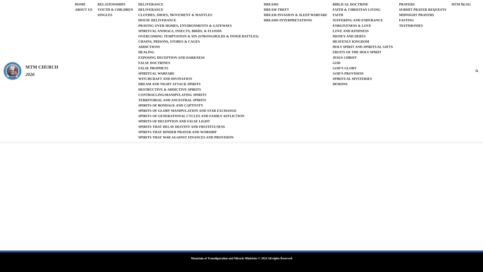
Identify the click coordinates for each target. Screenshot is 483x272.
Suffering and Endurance (358, 20)
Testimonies (411, 26)
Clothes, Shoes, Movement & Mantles (175, 15)
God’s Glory (345, 68)
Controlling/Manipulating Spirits (172, 95)
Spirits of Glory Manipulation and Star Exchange (187, 111)
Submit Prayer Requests (422, 10)
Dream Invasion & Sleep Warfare (295, 15)
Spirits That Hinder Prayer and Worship (177, 132)
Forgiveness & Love (352, 26)
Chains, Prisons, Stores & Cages (169, 41)
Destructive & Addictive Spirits (169, 89)
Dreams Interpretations (288, 20)
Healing (146, 52)
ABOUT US (83, 10)
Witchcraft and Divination (165, 79)
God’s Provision (348, 73)
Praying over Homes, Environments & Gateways (185, 26)
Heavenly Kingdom (351, 41)
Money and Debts (349, 36)
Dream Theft (276, 10)
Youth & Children (115, 10)
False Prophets (153, 68)
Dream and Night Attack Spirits (169, 84)
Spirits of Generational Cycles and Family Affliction (191, 116)
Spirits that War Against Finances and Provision (186, 137)
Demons (340, 84)
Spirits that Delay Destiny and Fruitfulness (181, 127)
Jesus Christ (345, 58)
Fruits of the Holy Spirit (357, 52)
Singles (105, 15)
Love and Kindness (351, 31)
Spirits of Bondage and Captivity (170, 105)
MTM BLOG (461, 4)
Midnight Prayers (416, 15)
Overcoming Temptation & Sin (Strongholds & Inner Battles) (198, 36)
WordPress (164, 267)
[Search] (476, 70)
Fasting (406, 20)
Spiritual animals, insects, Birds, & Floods (180, 31)
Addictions (149, 47)
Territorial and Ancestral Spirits (172, 100)
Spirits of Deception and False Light (174, 121)
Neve (137, 267)
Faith (338, 15)
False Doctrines (154, 63)
